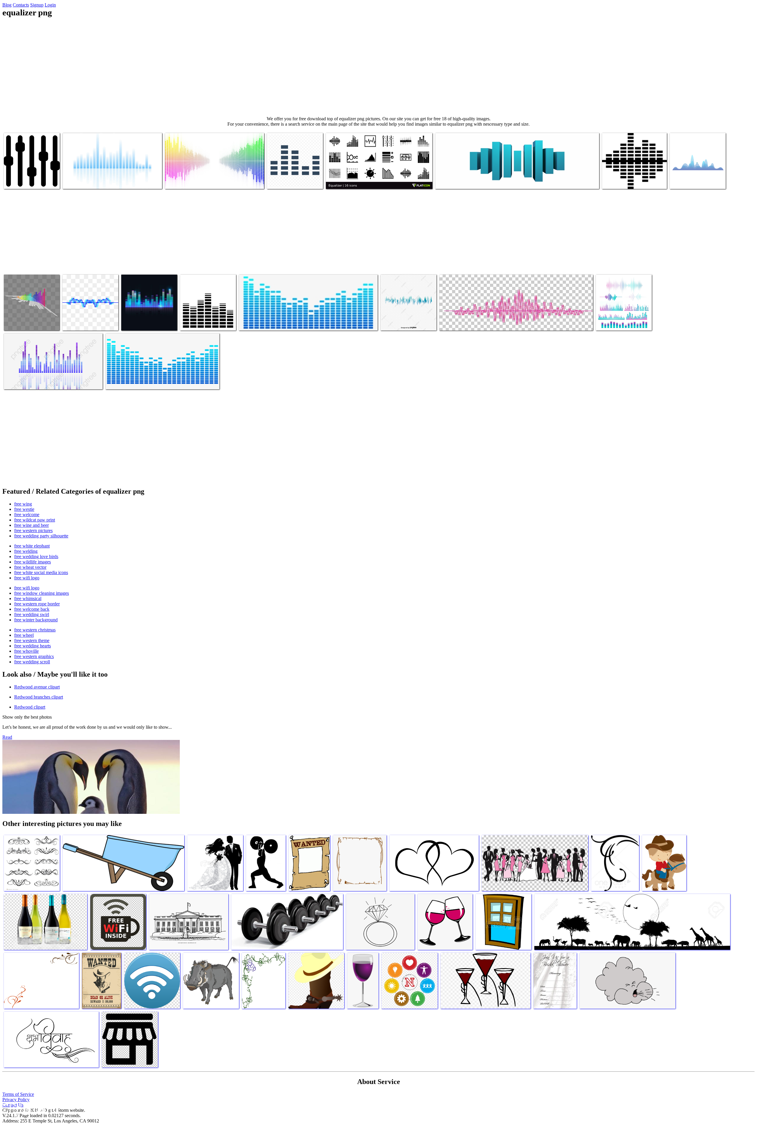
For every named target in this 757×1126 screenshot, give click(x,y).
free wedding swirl (31, 614)
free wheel (24, 635)
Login (50, 4)
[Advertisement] (378, 66)
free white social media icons (41, 572)
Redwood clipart (29, 706)
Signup (36, 4)
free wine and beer (31, 525)
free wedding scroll (32, 661)
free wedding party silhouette (41, 535)
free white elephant (32, 545)
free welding (26, 551)
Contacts (21, 4)
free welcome (26, 514)
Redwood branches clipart (38, 696)
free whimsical (27, 598)
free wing (23, 503)
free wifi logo (26, 577)
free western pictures (33, 530)
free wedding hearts (32, 645)
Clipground (29, 1108)
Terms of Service (18, 1094)
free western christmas (35, 629)
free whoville (26, 651)
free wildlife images (32, 561)
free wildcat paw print (34, 519)
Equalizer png (17, 181)
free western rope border (37, 603)
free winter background (36, 619)
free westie (24, 509)
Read (7, 737)
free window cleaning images (41, 593)
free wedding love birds (36, 556)
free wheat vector (30, 567)
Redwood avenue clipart (37, 686)
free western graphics (34, 656)
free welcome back (31, 609)
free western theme (31, 640)
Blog (7, 4)
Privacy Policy (16, 1099)
